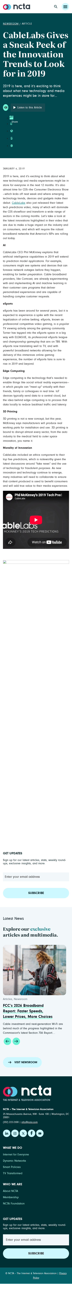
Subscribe (36, 893)
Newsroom (11, 23)
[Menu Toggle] (65, 6)
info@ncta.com (29, 1122)
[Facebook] (31, 1133)
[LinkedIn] (6, 1133)
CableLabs (18, 202)
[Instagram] (15, 1133)
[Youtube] (40, 1133)
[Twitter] (23, 1133)
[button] (7, 1041)
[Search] (55, 6)
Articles (7, 999)
